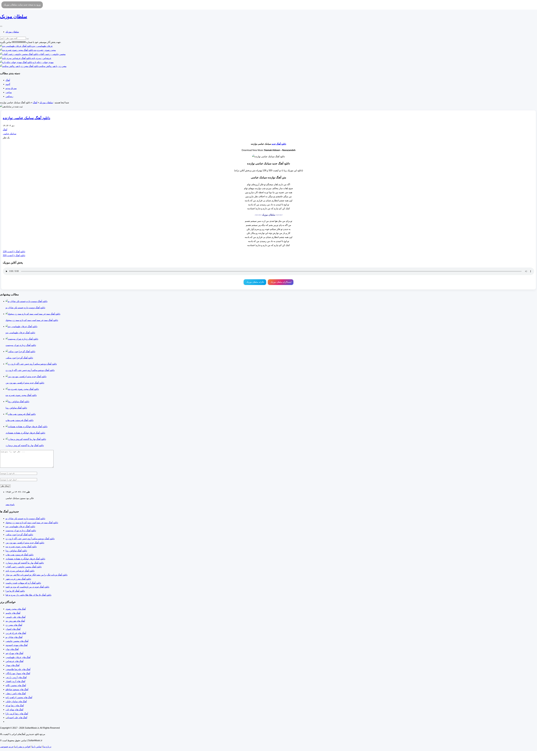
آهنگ (8, 80)
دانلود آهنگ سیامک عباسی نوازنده (26, 118)
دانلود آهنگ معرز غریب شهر (18, 579)
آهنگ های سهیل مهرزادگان (18, 673)
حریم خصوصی (7, 746)
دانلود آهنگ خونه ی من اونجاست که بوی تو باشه (27, 587)
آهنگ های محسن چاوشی (17, 641)
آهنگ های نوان (12, 649)
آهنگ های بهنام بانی (14, 709)
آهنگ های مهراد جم (14, 653)
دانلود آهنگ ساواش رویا (16, 550)
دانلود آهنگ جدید (279, 144)
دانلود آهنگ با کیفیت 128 (14, 251)
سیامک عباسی (9, 134)
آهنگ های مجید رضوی (16, 609)
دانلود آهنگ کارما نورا (15, 591)
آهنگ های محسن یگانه (16, 685)
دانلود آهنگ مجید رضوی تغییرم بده (21, 546)
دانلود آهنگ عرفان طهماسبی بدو (20, 526)
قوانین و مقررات (22, 746)
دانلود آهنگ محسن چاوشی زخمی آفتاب (24, 567)
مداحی (9, 92)
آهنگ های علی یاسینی (15, 617)
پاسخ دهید (10, 504)
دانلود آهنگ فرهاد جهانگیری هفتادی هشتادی (25, 559)
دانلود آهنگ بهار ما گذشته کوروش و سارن (25, 563)
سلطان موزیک (12, 32)
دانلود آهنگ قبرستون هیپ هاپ (19, 555)
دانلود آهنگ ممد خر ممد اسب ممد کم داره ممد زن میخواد (32, 522)
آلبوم (8, 84)
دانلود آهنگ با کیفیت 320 (14, 255)
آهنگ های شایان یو (14, 637)
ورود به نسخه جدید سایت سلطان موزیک (22, 4)
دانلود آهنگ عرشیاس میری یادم (20, 571)
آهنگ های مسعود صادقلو (17, 689)
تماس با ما (36, 746)
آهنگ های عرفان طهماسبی (18, 657)
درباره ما (47, 746)
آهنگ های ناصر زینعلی (16, 693)
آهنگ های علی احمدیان (17, 717)
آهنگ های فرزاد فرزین (16, 633)
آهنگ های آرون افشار (15, 681)
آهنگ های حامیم (13, 613)
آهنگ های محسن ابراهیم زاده (19, 697)
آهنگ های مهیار (12, 665)
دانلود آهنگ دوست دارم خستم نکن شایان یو (25, 518)
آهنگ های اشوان (13, 629)
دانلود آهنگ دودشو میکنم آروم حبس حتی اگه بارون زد (30, 538)
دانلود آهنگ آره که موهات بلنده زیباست (23, 583)
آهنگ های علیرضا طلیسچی (18, 669)
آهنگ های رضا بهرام (15, 705)
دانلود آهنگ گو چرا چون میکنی (19, 534)
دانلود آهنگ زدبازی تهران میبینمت (21, 530)
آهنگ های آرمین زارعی (16, 677)
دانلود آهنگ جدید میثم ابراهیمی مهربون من (25, 542)
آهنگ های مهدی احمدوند (17, 645)
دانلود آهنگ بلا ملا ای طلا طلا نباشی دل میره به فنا (28, 595)
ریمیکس (9, 96)
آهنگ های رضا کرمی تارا (17, 713)
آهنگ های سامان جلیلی (16, 701)
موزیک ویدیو (11, 88)
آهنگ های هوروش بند (15, 621)
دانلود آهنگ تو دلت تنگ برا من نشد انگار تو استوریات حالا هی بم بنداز (36, 575)
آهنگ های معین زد (14, 625)
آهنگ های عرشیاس (14, 661)
